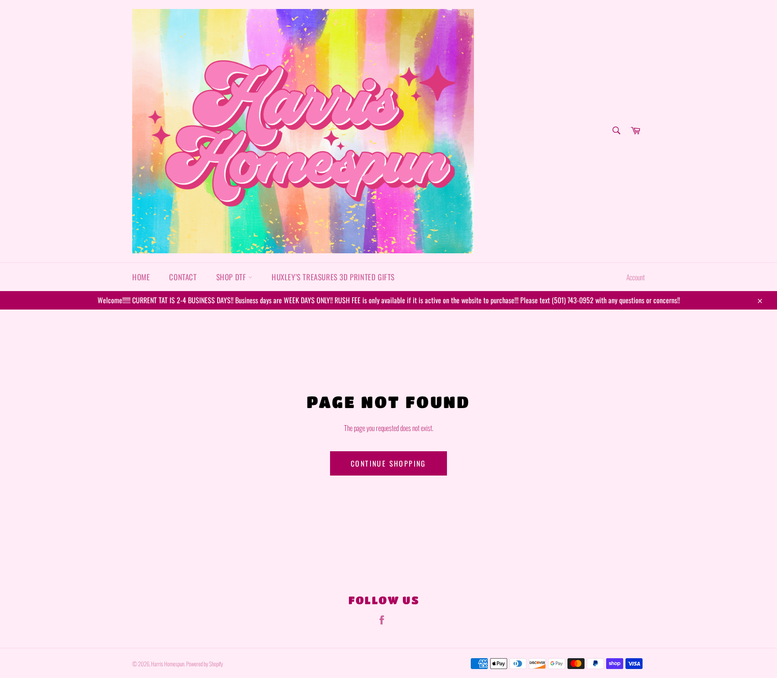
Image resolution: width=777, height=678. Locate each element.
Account (635, 277)
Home (141, 277)
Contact (182, 277)
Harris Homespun (167, 664)
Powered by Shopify (204, 664)
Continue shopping (388, 463)
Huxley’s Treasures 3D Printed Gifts (333, 277)
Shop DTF (232, 277)
